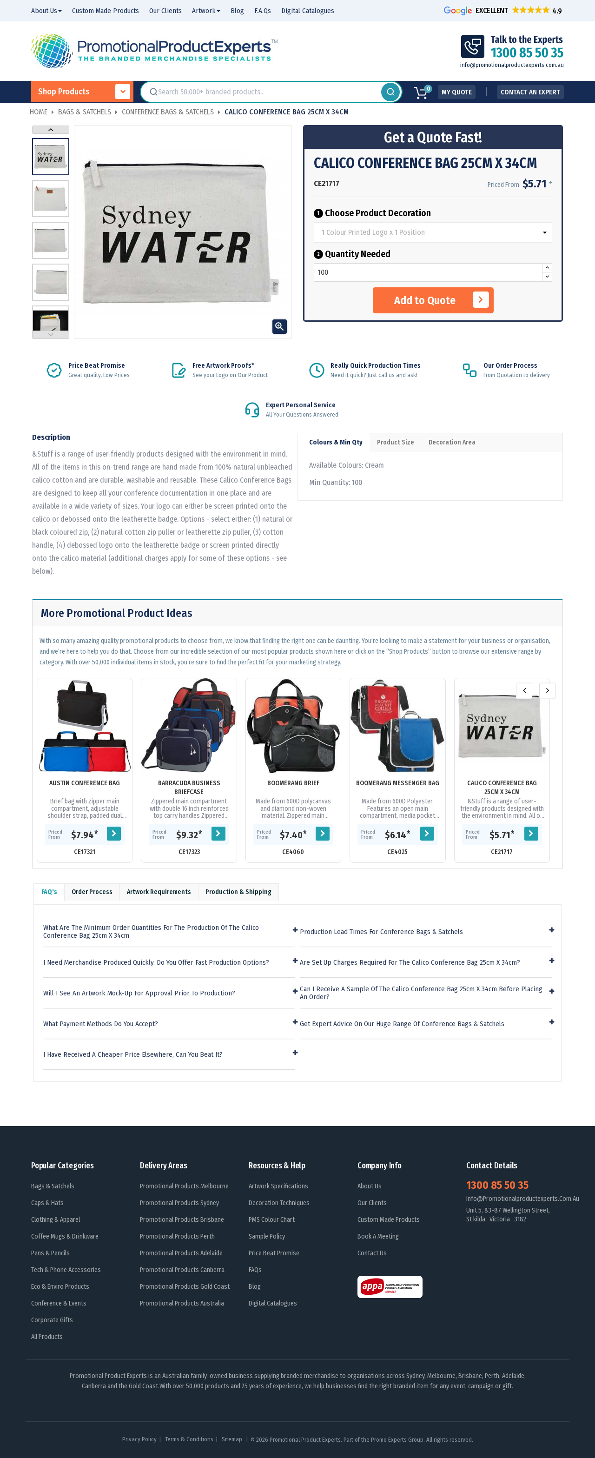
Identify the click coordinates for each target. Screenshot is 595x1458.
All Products (47, 1337)
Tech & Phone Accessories (66, 1270)
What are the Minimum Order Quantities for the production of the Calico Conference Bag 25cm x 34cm (151, 931)
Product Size (395, 442)
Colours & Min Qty (336, 442)
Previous (50, 335)
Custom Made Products (388, 1220)
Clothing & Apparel (55, 1220)
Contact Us (372, 1253)
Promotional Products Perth (177, 1236)
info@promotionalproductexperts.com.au (512, 64)
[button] (504, 10)
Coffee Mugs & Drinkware (65, 1236)
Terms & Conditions (189, 1439)
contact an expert (530, 92)
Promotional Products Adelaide (181, 1253)
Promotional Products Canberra (182, 1270)
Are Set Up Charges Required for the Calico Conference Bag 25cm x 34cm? (410, 963)
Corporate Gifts (52, 1320)
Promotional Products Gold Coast (185, 1287)
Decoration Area (452, 442)
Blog (255, 1287)
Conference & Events (58, 1303)
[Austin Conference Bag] (84, 725)
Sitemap (233, 1439)
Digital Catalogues (273, 1303)
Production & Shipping (238, 892)
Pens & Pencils (50, 1253)
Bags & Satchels (52, 1186)
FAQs (255, 1270)
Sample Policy (267, 1236)
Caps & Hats (47, 1203)
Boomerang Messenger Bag (397, 783)
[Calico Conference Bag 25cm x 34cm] (502, 725)
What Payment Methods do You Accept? (100, 1024)
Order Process (92, 892)
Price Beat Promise (274, 1253)
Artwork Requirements (159, 892)
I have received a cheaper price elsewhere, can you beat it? (133, 1055)
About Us (369, 1186)
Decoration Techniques (279, 1203)
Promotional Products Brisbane (182, 1220)
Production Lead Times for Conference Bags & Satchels (381, 932)
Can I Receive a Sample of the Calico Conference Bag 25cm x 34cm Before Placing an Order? (421, 993)
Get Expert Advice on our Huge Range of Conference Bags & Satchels (402, 1024)
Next (50, 130)
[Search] (390, 92)
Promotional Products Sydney (179, 1203)
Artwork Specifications (278, 1186)
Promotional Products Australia (182, 1303)
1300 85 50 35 (497, 1185)
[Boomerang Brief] (293, 725)
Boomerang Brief (293, 783)
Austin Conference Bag (84, 783)
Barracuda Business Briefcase (189, 787)
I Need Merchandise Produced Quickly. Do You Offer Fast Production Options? (156, 963)
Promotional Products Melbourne (184, 1186)
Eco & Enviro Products (60, 1287)
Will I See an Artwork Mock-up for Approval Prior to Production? (139, 993)
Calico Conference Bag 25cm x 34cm (502, 787)
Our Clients (372, 1203)
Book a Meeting (378, 1236)
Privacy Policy (139, 1439)
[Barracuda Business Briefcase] (188, 725)
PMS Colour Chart (272, 1220)
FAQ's (49, 892)
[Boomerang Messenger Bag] (397, 725)
